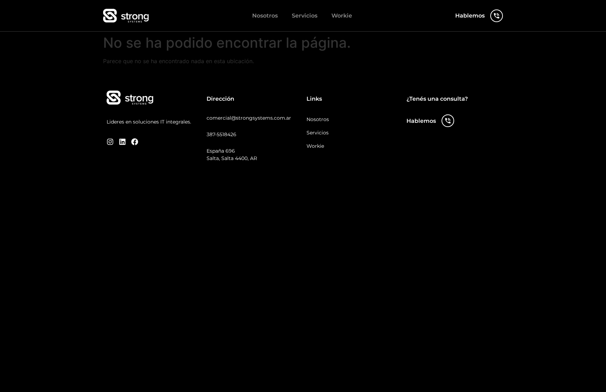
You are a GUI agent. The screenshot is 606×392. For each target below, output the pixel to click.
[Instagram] (110, 141)
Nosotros (265, 15)
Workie (341, 15)
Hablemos (470, 15)
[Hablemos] (496, 15)
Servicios (304, 15)
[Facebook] (134, 141)
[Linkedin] (122, 141)
